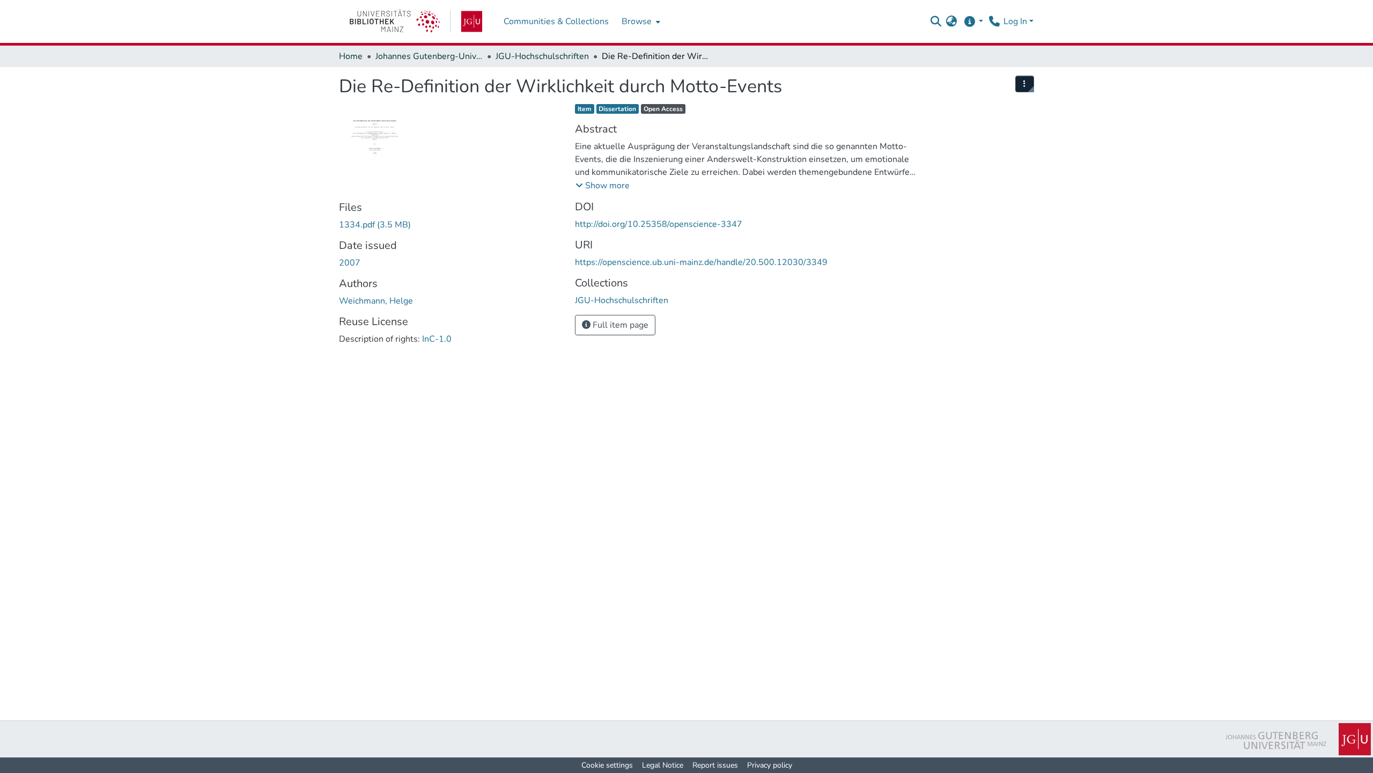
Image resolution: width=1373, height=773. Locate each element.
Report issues (715, 765)
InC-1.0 (437, 339)
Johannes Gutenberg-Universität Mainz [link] (429, 56)
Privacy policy (769, 765)
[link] (416, 21)
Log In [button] (1016, 21)
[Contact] (994, 21)
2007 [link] (349, 263)
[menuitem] (639, 21)
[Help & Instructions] (973, 21)
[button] (935, 21)
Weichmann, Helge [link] (376, 301)
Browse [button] (637, 21)
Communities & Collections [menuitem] (556, 21)
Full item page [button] (619, 325)
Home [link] (351, 56)
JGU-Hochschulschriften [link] (542, 56)
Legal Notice (662, 765)
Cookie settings (607, 765)
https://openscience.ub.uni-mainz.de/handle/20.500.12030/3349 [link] (701, 262)
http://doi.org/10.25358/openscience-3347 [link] (658, 224)
